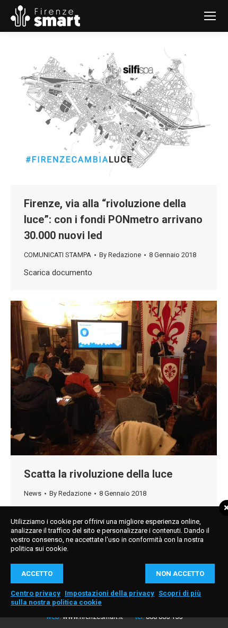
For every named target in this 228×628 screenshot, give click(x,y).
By (120, 255)
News (32, 493)
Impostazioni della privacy (109, 593)
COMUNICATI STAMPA (57, 255)
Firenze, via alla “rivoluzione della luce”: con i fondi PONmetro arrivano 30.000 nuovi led (113, 219)
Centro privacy (35, 593)
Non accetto (180, 574)
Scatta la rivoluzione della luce (98, 474)
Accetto (36, 574)
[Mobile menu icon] (210, 16)
